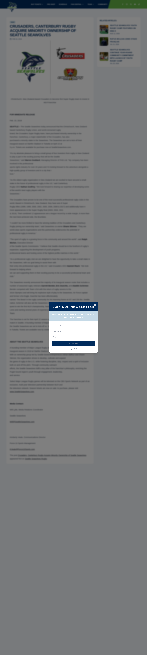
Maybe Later (73, 349)
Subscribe (73, 344)
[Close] (95, 305)
